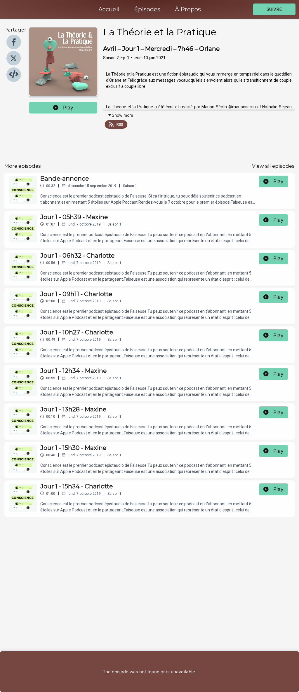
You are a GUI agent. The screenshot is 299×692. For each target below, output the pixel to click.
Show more (122, 115)
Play (68, 107)
